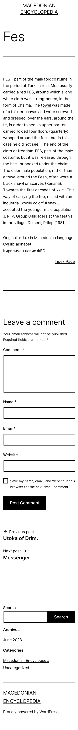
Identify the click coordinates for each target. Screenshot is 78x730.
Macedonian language (53, 237)
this (65, 137)
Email (9, 428)
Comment (13, 349)
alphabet (23, 244)
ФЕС (41, 250)
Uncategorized (16, 668)
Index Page (65, 261)
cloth (18, 98)
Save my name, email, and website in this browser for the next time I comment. (42, 484)
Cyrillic (9, 244)
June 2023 (12, 640)
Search (9, 607)
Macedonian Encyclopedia (26, 660)
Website (10, 455)
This (70, 190)
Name (9, 402)
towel (46, 105)
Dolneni (34, 222)
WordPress (49, 712)
